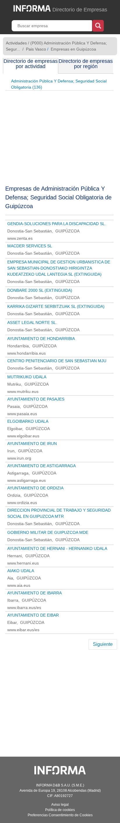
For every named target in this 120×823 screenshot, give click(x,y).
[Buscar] (98, 25)
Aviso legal (60, 805)
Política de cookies (60, 810)
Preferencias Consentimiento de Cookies (60, 815)
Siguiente (103, 644)
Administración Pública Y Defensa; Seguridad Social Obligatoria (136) (59, 84)
